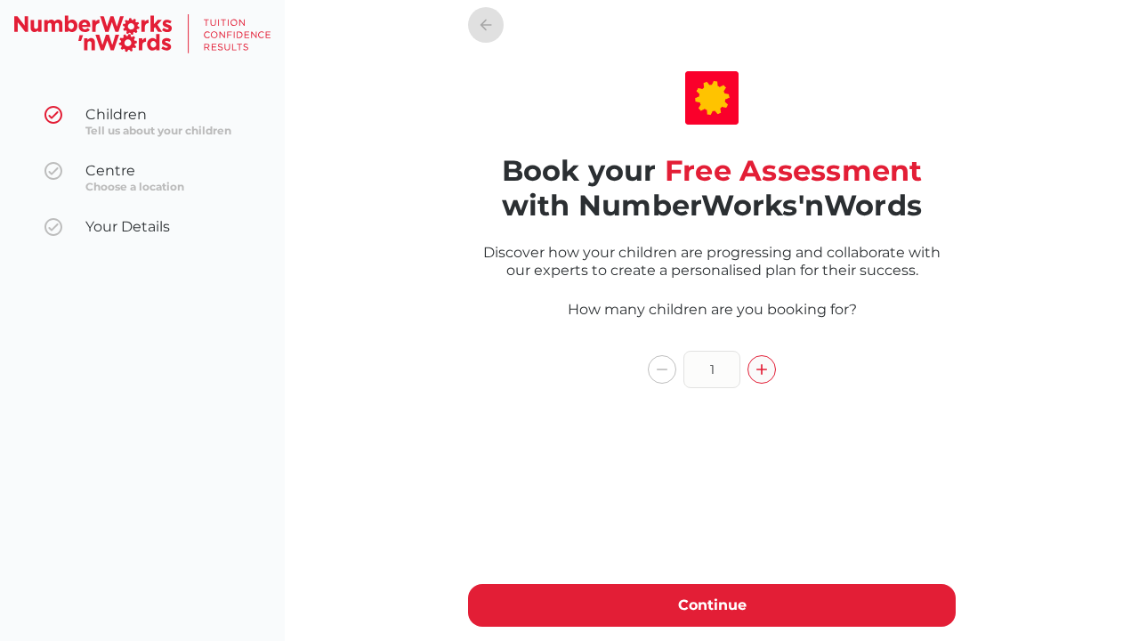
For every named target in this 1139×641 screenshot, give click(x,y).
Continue (712, 604)
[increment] (761, 369)
